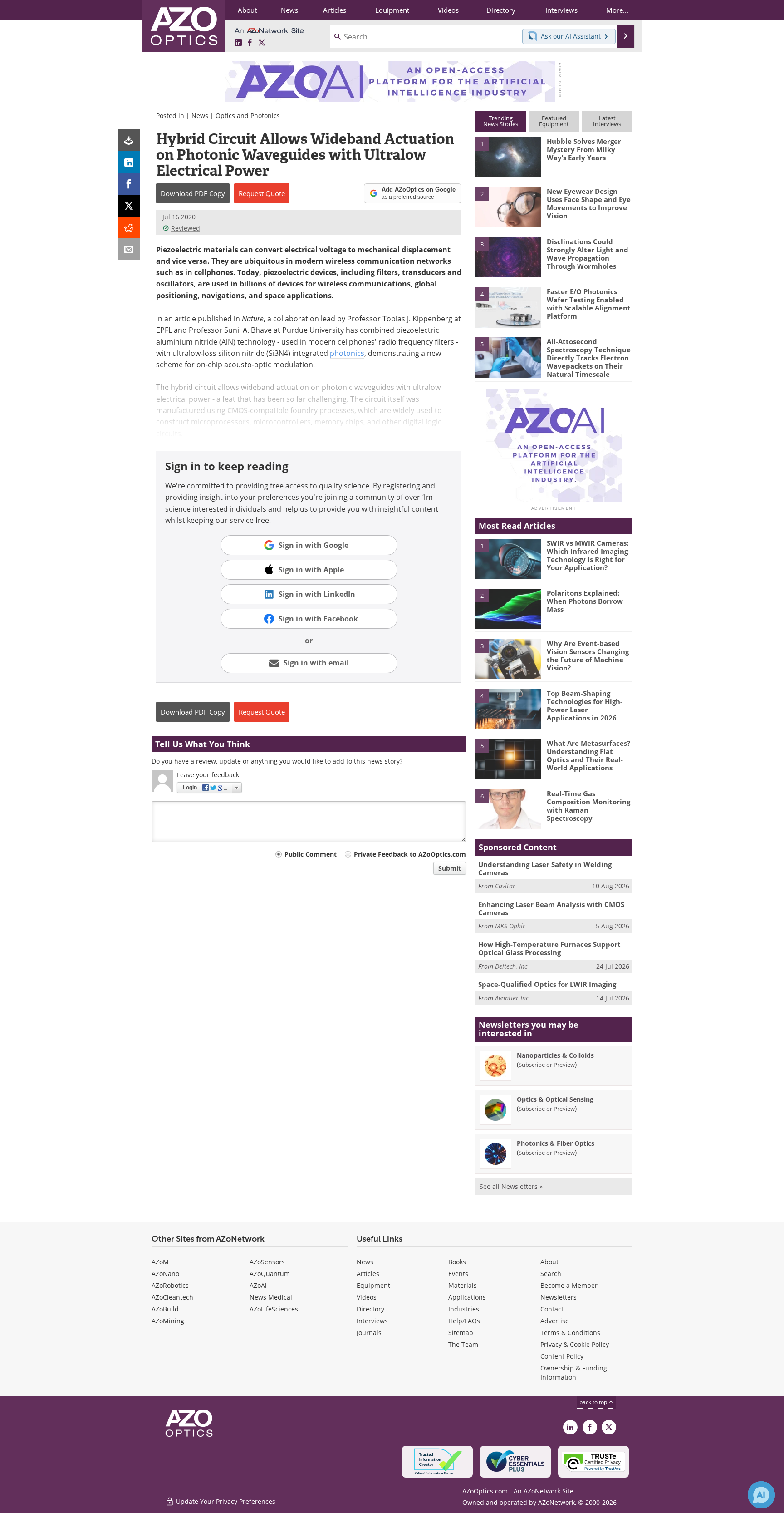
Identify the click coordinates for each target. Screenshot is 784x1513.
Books (457, 1261)
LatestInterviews (607, 121)
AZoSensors (267, 1261)
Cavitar (505, 886)
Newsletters (558, 1297)
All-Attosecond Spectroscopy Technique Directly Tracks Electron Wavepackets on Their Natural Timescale (589, 358)
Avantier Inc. (512, 998)
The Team (463, 1344)
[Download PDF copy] (129, 140)
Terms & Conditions (570, 1332)
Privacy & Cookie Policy (574, 1344)
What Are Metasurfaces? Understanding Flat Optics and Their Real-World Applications (588, 755)
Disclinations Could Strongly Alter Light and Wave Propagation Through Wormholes (587, 254)
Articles (368, 1273)
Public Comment (310, 854)
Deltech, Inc (511, 966)
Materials (462, 1285)
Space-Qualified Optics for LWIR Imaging (547, 984)
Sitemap (460, 1332)
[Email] (129, 249)
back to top (593, 1402)
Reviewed (185, 228)
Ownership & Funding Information (573, 1372)
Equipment (373, 1285)
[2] (507, 206)
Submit (449, 868)
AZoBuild (165, 1309)
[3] (507, 256)
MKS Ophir (510, 926)
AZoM (160, 1261)
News (199, 115)
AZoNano (165, 1273)
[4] (507, 307)
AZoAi (258, 1285)
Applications (467, 1297)
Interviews (372, 1320)
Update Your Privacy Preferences (224, 1501)
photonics (347, 353)
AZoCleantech (172, 1297)
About (549, 1261)
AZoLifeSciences (274, 1309)
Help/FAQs (464, 1320)
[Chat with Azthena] (761, 1494)
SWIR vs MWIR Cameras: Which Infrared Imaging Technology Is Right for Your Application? (587, 555)
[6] (507, 809)
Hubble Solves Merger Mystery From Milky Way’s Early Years (584, 149)
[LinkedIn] (129, 162)
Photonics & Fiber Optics (555, 1143)
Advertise (554, 1320)
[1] (507, 157)
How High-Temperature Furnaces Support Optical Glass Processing (549, 948)
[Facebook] (129, 184)
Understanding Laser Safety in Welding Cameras (545, 868)
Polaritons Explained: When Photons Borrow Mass (585, 601)
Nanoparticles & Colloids (555, 1055)
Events (458, 1273)
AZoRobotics (170, 1285)
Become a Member (569, 1285)
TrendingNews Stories (500, 121)
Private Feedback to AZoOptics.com (410, 854)
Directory (370, 1309)
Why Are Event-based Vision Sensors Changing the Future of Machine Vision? (588, 655)
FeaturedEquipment (554, 121)
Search (550, 1273)
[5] (507, 357)
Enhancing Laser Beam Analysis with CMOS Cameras (551, 908)
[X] (129, 206)
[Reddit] (129, 227)
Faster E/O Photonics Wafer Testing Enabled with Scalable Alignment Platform (589, 303)
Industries (463, 1309)
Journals (369, 1332)
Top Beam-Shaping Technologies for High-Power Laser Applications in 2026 (584, 705)
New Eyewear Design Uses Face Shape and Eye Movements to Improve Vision (589, 203)
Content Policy (561, 1356)
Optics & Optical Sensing (555, 1099)
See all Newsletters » (511, 1186)
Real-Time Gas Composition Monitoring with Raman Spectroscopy (588, 806)
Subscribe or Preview (547, 1064)
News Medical (271, 1297)
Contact (552, 1309)
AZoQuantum (270, 1273)
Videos (367, 1297)
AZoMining (168, 1320)
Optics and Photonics (248, 115)
